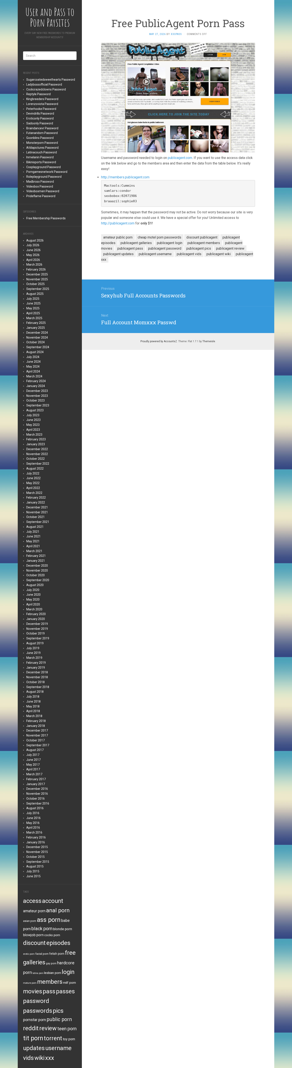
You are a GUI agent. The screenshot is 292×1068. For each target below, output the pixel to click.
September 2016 (37, 803)
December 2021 (37, 507)
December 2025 (37, 274)
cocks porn (52, 935)
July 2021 (32, 531)
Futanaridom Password (42, 133)
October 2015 (35, 856)
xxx (49, 1057)
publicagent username (155, 254)
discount (34, 942)
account (52, 900)
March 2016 (34, 832)
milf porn (69, 983)
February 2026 (36, 269)
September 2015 (37, 861)
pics (58, 1010)
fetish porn (56, 953)
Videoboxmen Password (42, 191)
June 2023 (33, 420)
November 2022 (37, 454)
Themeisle (208, 341)
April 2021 (33, 546)
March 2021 (34, 551)
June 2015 (33, 876)
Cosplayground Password (43, 167)
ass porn (48, 919)
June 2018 (33, 701)
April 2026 (33, 260)
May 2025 (33, 308)
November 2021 (37, 512)
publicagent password (164, 248)
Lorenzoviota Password (42, 104)
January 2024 (35, 386)
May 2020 (33, 599)
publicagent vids (189, 254)
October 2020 (35, 575)
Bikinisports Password (41, 162)
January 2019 (35, 667)
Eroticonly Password (40, 118)
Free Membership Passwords (46, 218)
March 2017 (34, 774)
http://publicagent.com (117, 223)
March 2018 (34, 716)
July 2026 (32, 245)
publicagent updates (118, 254)
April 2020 (33, 604)
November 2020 (37, 570)
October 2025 (35, 284)
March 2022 (34, 493)
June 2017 (33, 759)
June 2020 (33, 594)
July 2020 (32, 590)
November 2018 (37, 677)
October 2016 (35, 798)
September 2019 (37, 638)
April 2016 (33, 827)
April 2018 (33, 711)
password (36, 1000)
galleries (34, 962)
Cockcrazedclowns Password (46, 89)
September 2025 (37, 289)
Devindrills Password (40, 113)
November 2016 (37, 793)
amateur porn (34, 911)
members (49, 981)
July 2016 (32, 813)
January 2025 (35, 327)
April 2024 (33, 371)
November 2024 (37, 337)
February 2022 (36, 497)
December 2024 (37, 332)
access (32, 900)
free (70, 952)
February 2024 (36, 381)
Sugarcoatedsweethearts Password (50, 79)
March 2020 (34, 609)
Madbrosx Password (40, 181)
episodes (58, 942)
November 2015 (37, 852)
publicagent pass (130, 248)
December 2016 (37, 788)
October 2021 (35, 517)
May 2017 (33, 764)
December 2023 (37, 391)
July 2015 (32, 871)
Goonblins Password (40, 138)
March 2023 (34, 434)
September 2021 (37, 522)
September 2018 (37, 687)
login (68, 971)
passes (65, 991)
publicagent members (203, 243)
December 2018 (37, 672)
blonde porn (62, 929)
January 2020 (35, 619)
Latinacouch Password (41, 152)
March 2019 (34, 657)
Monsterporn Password (42, 142)
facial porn (42, 953)
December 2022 (37, 449)
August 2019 (35, 643)
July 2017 (32, 755)
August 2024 (35, 352)
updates (34, 1048)
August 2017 (35, 750)
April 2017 (33, 769)
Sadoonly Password (39, 123)
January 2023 (35, 444)
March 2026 (34, 264)
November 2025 (37, 279)
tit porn (33, 1038)
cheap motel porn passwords (159, 237)
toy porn (69, 1039)
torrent (53, 1038)
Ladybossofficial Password (44, 84)
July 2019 (32, 648)
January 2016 (35, 842)
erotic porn (29, 954)
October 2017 (35, 740)
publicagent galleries (136, 243)
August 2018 (35, 691)
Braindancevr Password (42, 128)
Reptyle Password (38, 94)
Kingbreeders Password (42, 99)
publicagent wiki (218, 254)
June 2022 (33, 478)
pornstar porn (34, 1019)
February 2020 (36, 614)
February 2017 (36, 779)
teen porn (67, 1028)
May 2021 (33, 541)
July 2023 (32, 415)
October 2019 (35, 633)
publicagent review (230, 248)
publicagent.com (180, 158)
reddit (31, 1028)
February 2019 (36, 662)
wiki (39, 1057)
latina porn (37, 973)
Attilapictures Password (42, 147)
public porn (59, 1019)
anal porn (58, 910)
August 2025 (35, 293)
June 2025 (33, 303)
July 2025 (32, 298)
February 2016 (36, 837)
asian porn (29, 920)
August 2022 (35, 468)
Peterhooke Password (41, 109)
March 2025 (34, 318)
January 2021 (35, 560)
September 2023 (37, 405)
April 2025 (33, 313)
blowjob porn (33, 935)
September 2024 (37, 347)
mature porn (30, 982)
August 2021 (35, 526)
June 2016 (33, 818)
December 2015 (37, 847)
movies (32, 991)
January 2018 (35, 726)
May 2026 (33, 255)
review (48, 1028)
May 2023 (33, 424)
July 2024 (32, 357)
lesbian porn (52, 973)
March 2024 (34, 376)
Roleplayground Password (44, 176)
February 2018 (36, 721)
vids (28, 1057)
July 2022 (32, 473)
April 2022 (33, 488)
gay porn (51, 963)
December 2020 (37, 565)
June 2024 (33, 361)
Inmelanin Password (40, 157)
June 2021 (33, 536)
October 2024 (35, 342)
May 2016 (33, 823)
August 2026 (35, 240)
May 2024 (33, 366)
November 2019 (37, 628)
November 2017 (37, 735)
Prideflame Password (40, 196)
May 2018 (33, 706)
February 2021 (36, 555)
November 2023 (37, 395)
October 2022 (35, 458)
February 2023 (36, 439)
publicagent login (169, 243)
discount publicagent (201, 237)
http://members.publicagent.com (125, 177)
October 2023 (35, 400)
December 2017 (37, 730)
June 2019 (33, 653)
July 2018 (32, 696)
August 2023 (35, 410)
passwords (37, 1010)
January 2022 (35, 502)
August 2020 (35, 585)
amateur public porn (118, 237)
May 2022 (33, 483)
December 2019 (37, 624)
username (58, 1048)
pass (49, 991)
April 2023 (33, 429)
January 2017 (35, 784)
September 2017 (37, 745)
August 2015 (35, 866)
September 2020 (37, 580)
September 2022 (37, 463)
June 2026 (33, 250)
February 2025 (36, 322)
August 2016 (35, 808)
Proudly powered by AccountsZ (158, 341)
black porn (41, 928)
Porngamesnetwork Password (46, 171)
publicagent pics (198, 248)
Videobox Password (39, 186)
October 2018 (35, 682)
